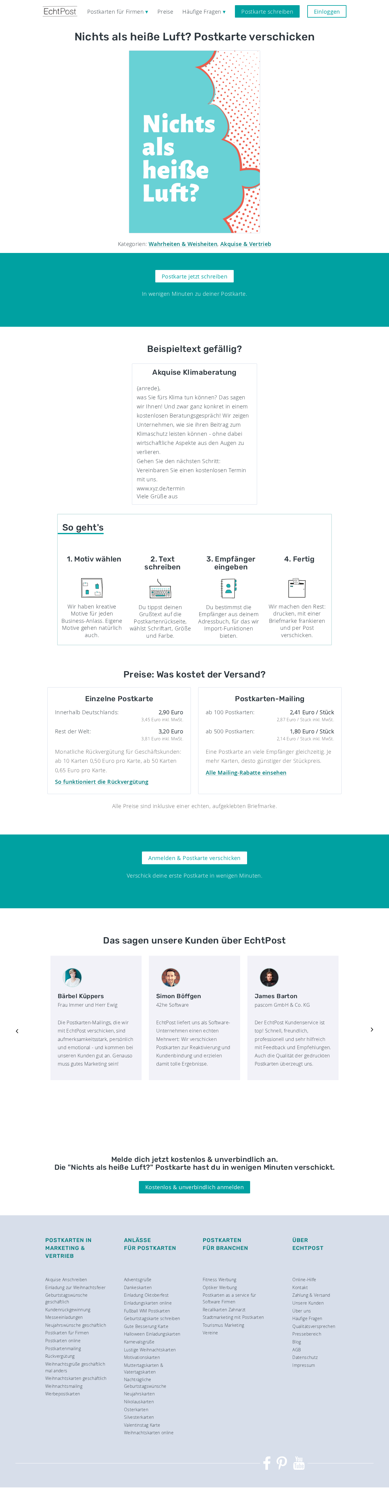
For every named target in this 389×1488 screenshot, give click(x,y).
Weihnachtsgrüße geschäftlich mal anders (75, 1367)
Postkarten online (63, 1340)
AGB (296, 1350)
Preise (165, 11)
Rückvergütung (60, 1356)
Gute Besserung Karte (146, 1326)
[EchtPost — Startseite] (60, 11)
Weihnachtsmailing (63, 1386)
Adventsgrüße (137, 1279)
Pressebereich (306, 1334)
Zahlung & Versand (311, 1295)
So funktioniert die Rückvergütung (101, 781)
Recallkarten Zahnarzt (224, 1309)
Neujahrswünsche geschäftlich (75, 1325)
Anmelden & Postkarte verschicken (194, 858)
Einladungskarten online (148, 1303)
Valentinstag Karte (142, 1425)
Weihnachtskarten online (149, 1432)
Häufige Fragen (307, 1318)
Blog (296, 1342)
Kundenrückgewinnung (68, 1309)
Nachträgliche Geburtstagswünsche (145, 1383)
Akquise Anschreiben (66, 1279)
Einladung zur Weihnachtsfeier (75, 1287)
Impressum (303, 1365)
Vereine (210, 1333)
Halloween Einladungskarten (152, 1334)
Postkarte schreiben (267, 11)
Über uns (301, 1311)
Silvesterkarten (139, 1417)
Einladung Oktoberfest (146, 1295)
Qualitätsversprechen (313, 1326)
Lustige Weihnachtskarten (150, 1350)
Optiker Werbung (220, 1287)
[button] (17, 1030)
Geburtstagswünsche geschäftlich (66, 1298)
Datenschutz (305, 1357)
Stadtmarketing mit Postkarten (233, 1317)
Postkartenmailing (63, 1348)
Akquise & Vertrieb (245, 243)
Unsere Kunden (308, 1303)
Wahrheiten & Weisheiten (183, 243)
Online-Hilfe (304, 1279)
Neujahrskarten (139, 1394)
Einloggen (327, 11)
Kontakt (300, 1287)
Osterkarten (136, 1409)
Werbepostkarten (62, 1394)
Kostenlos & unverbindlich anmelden (194, 1187)
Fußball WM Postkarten (147, 1311)
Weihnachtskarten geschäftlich (75, 1378)
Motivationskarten (142, 1357)
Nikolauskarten (139, 1401)
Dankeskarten (138, 1287)
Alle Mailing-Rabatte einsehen (246, 772)
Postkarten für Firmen (67, 1333)
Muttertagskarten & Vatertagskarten (143, 1368)
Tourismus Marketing (223, 1325)
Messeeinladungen (64, 1317)
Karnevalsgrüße (139, 1342)
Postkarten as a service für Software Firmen (229, 1298)
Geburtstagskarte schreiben (152, 1318)
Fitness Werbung (219, 1279)
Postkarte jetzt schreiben (194, 276)
